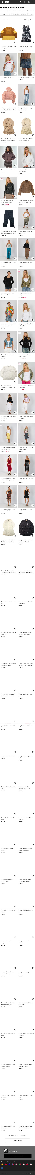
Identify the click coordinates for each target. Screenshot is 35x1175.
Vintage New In (5, 14)
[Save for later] (15, 42)
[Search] (21, 2)
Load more (17, 1141)
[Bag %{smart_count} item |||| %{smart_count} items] (33, 2)
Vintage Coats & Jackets (19, 14)
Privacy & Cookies (26, 1172)
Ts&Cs (32, 1172)
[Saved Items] (29, 2)
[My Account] (25, 2)
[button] (2, 1164)
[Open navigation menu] (2, 2)
